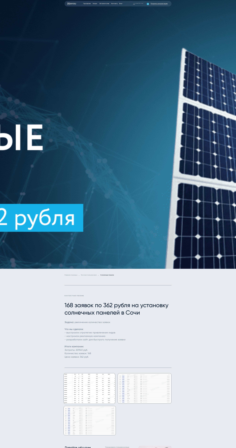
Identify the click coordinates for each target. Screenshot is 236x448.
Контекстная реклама (89, 275)
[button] (159, 4)
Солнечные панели (107, 275)
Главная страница (71, 275)
